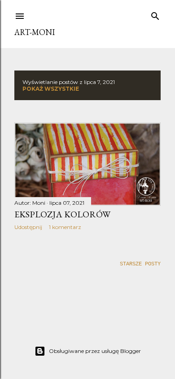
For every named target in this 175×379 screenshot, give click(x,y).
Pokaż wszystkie (50, 88)
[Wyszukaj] (155, 14)
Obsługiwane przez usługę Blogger (95, 351)
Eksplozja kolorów (62, 214)
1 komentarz (65, 227)
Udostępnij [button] (28, 227)
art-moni (34, 32)
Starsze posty (140, 264)
